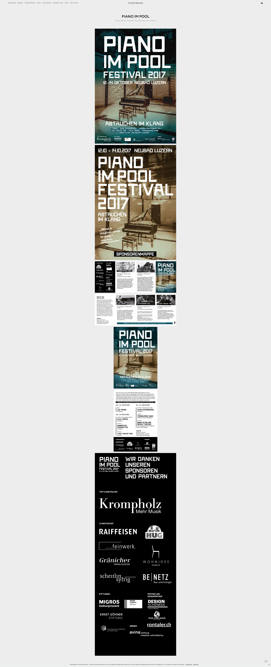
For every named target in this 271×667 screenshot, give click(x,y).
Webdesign (20, 3)
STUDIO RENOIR (135, 3)
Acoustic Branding (46, 3)
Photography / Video (58, 3)
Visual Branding (12, 3)
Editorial (39, 3)
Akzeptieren (188, 664)
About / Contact (74, 3)
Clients (66, 3)
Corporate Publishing (30, 3)
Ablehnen (196, 664)
